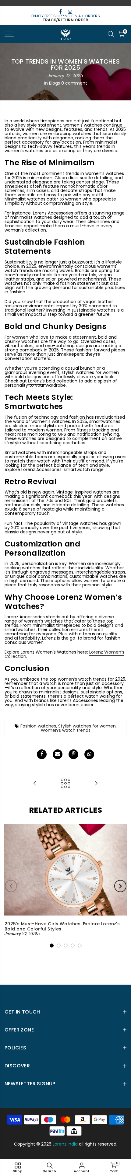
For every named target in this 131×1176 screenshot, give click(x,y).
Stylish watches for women (87, 726)
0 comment (74, 83)
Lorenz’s (37, 381)
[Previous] (11, 886)
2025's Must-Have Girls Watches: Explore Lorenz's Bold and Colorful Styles (62, 926)
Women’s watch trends (65, 730)
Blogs (54, 83)
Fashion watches (38, 726)
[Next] (120, 886)
